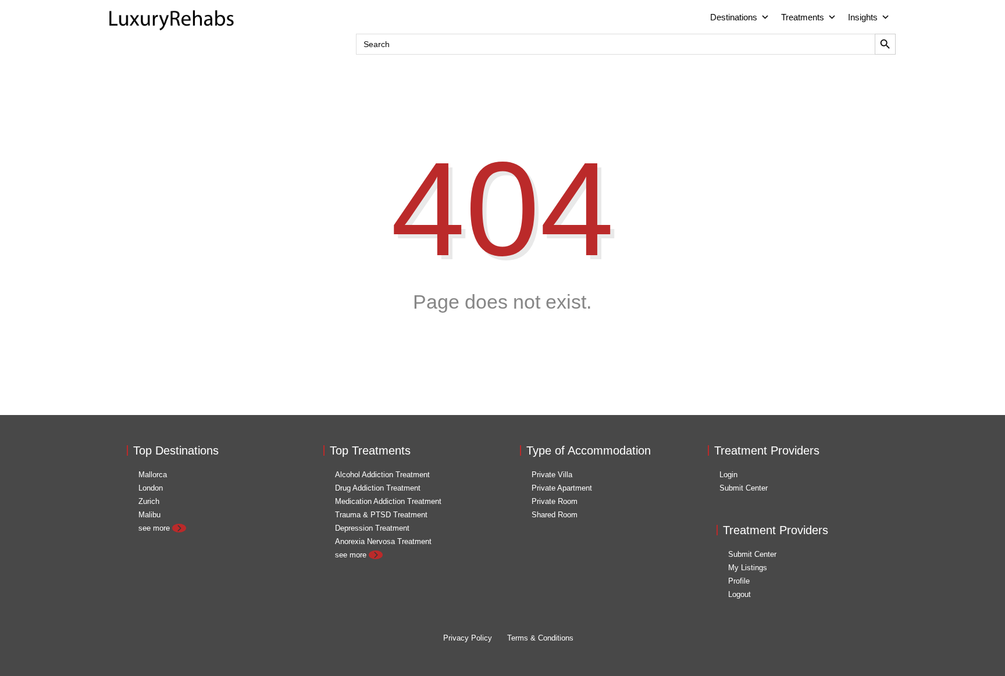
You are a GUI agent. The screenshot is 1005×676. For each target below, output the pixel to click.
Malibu (149, 514)
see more (155, 528)
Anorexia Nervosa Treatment (383, 541)
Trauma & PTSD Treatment (381, 514)
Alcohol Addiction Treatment (382, 474)
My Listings (747, 567)
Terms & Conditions (540, 638)
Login (728, 474)
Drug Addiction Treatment (377, 488)
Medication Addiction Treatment (388, 501)
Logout (739, 594)
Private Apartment (562, 488)
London (150, 488)
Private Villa (552, 474)
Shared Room (555, 514)
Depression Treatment (372, 528)
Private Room (555, 501)
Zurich (148, 501)
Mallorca (152, 474)
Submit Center (743, 488)
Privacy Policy (467, 638)
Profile (739, 581)
